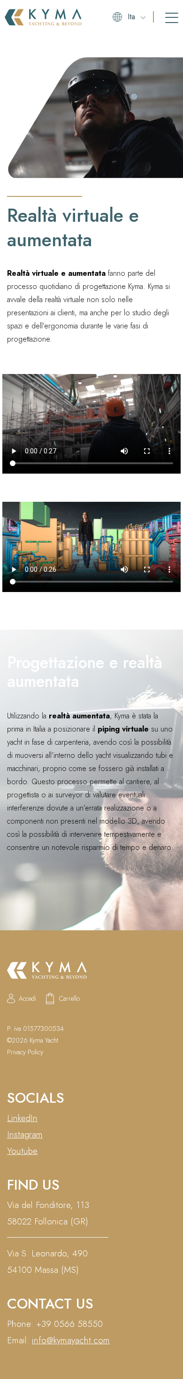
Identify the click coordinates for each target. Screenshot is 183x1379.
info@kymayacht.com (71, 1340)
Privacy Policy (25, 1052)
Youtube (22, 1151)
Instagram (25, 1134)
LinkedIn (22, 1118)
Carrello (69, 998)
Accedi (27, 998)
